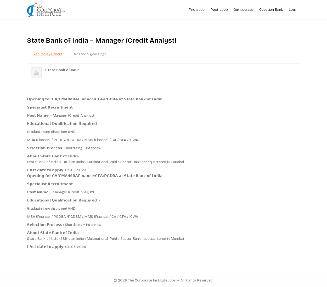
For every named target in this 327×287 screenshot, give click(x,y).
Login (293, 9)
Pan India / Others (47, 54)
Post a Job (219, 9)
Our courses (244, 9)
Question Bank (271, 9)
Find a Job (196, 9)
